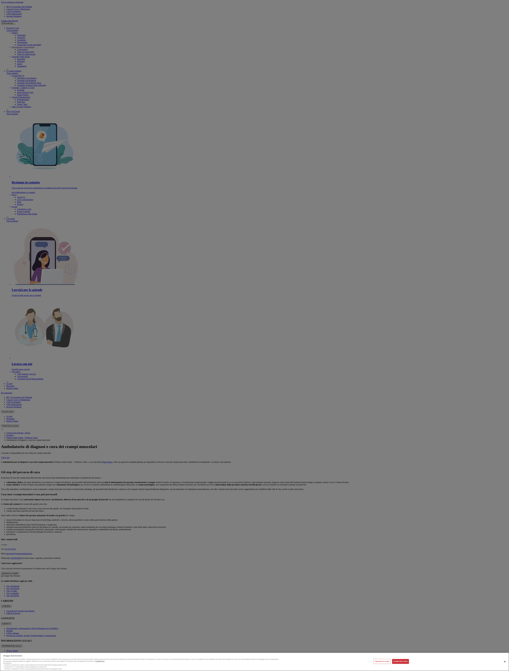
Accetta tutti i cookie (400, 661)
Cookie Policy (99, 661)
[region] (254, 662)
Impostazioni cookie (382, 661)
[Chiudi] (505, 662)
